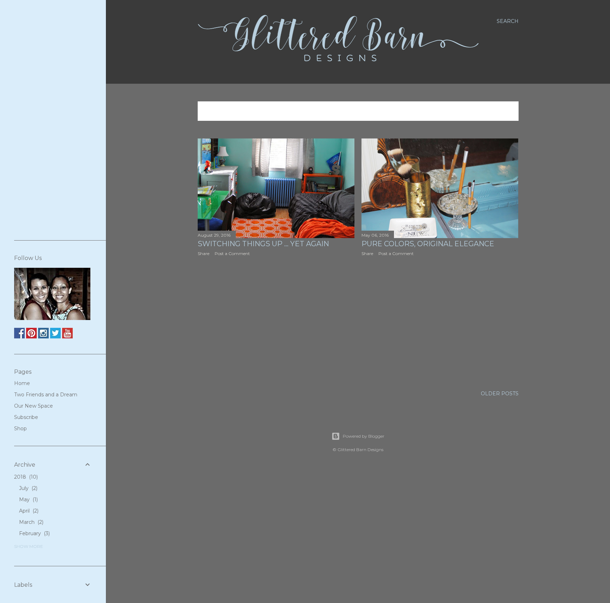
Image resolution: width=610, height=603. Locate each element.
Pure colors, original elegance (427, 244)
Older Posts (500, 393)
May (27, 499)
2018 (25, 477)
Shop (20, 428)
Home (22, 383)
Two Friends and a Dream (45, 394)
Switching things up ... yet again (263, 244)
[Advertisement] (276, 323)
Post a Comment (232, 253)
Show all (497, 111)
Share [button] (203, 253)
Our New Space (33, 406)
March (30, 522)
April (28, 511)
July (27, 488)
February (33, 533)
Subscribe (26, 417)
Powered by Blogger (363, 436)
